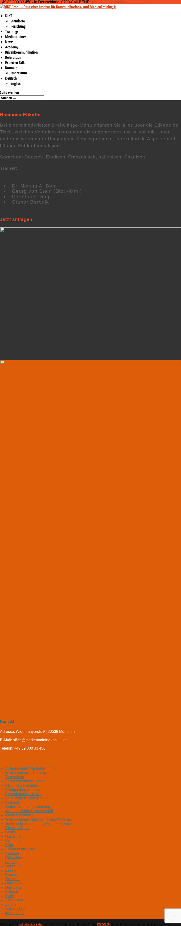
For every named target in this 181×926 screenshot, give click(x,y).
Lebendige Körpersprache (27, 798)
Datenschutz (15, 909)
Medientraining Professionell (29, 811)
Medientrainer (15, 36)
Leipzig (11, 862)
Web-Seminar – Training (25, 773)
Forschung (18, 26)
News (9, 41)
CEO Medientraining (22, 785)
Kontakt (11, 67)
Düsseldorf (14, 858)
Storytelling (14, 777)
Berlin (10, 832)
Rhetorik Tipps (17, 828)
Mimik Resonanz (19, 815)
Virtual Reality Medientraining (30, 768)
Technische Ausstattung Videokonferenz (38, 824)
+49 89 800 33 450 (29, 748)
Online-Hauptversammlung (27, 807)
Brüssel (11, 892)
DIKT (8, 15)
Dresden (12, 879)
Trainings (11, 31)
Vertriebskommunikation (25, 781)
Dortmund (13, 866)
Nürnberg (13, 887)
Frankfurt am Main (20, 849)
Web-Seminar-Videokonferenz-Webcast (38, 819)
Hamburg (13, 836)
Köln (9, 845)
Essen (10, 870)
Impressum (19, 73)
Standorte (18, 21)
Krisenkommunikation (21, 52)
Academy (11, 47)
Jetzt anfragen (16, 219)
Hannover (13, 883)
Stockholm (14, 900)
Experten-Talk (15, 62)
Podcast (12, 802)
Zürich (10, 904)
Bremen (11, 875)
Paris (9, 896)
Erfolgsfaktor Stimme (22, 790)
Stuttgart (12, 853)
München (13, 841)
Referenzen (13, 57)
